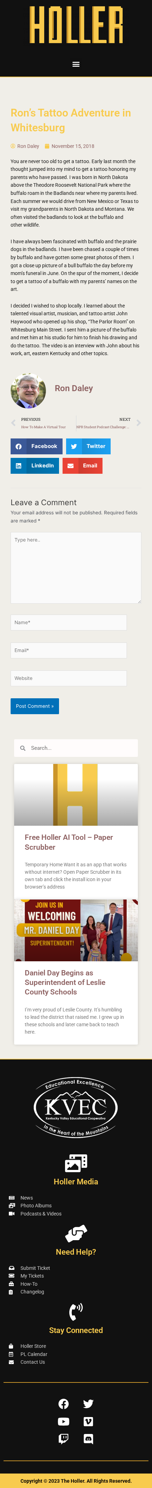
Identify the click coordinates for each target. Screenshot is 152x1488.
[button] (76, 64)
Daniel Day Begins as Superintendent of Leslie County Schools (65, 983)
